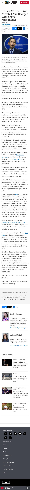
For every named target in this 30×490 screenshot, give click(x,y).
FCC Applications (7, 466)
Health (15, 374)
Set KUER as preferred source (20, 25)
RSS (4, 472)
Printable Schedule (8, 469)
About (4, 445)
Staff (4, 452)
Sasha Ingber (6, 24)
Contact (5, 448)
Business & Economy (19, 359)
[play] (2, 488)
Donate (25, 2)
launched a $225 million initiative (13, 222)
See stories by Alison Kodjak (18, 345)
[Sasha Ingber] (5, 316)
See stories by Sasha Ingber (18, 328)
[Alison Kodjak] (5, 337)
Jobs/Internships (7, 455)
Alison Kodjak (6, 26)
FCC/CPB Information (8, 462)
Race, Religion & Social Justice (19, 388)
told (16, 195)
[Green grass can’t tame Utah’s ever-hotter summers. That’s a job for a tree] (7, 406)
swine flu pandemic (15, 159)
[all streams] (28, 488)
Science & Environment (20, 403)
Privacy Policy (6, 459)
